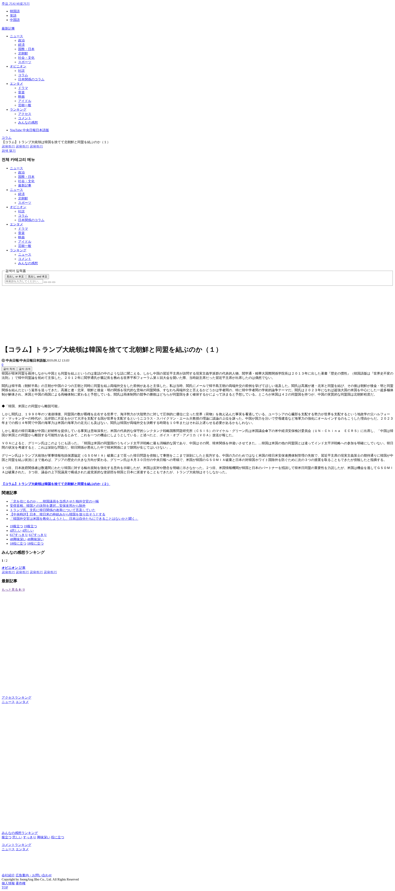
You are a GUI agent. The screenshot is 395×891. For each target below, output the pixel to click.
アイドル (24, 101)
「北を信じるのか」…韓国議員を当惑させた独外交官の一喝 (54, 501)
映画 (21, 96)
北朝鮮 (23, 53)
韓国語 (15, 11)
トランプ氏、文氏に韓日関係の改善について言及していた (52, 510)
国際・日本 (26, 49)
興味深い (43, 837)
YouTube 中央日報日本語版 (29, 130)
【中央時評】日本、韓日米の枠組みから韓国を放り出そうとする (57, 514)
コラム (23, 75)
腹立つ (7, 837)
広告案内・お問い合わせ (34, 875)
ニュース (16, 36)
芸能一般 (24, 105)
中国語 (15, 20)
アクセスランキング (16, 697)
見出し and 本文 (37, 276)
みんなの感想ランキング (20, 833)
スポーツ (24, 62)
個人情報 (8, 883)
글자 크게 (24, 368)
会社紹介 (8, 875)
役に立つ (57, 837)
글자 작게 (9, 368)
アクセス (24, 114)
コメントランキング (16, 845)
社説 (21, 70)
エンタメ (16, 83)
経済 (21, 44)
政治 (21, 40)
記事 (14, 568)
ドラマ (23, 88)
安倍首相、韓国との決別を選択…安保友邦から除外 (48, 505)
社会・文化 (26, 57)
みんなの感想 (28, 122)
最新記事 (8, 28)
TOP (5, 887)
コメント (24, 118)
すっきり (29, 837)
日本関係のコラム (31, 79)
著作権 (21, 883)
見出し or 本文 (15, 276)
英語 (13, 15)
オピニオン (18, 66)
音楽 (21, 92)
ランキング (18, 109)
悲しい (17, 837)
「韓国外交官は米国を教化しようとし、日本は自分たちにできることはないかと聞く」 (74, 518)
